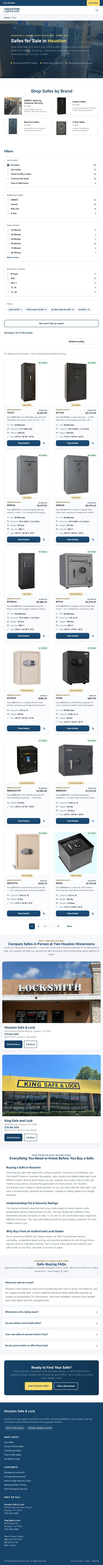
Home (7, 17)
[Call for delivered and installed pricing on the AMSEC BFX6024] (44, 636)
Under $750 (15, 309)
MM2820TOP (14, 790)
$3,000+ (84, 309)
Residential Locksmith (14, 1472)
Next (69, 926)
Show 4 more (13, 257)
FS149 (59, 698)
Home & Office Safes (13, 1446)
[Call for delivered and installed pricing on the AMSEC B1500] (93, 913)
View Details (23, 443)
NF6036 (60, 505)
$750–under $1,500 (37, 309)
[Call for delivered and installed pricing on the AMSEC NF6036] (93, 539)
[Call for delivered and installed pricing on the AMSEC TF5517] (44, 443)
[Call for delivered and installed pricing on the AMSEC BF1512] (93, 636)
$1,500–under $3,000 (62, 309)
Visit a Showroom (66, 1386)
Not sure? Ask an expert (51, 323)
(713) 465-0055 (11, 1127)
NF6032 (11, 505)
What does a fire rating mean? (22, 1312)
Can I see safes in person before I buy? (26, 1334)
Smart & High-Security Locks (17, 1481)
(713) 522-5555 (11, 1034)
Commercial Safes (12, 1450)
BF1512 (59, 601)
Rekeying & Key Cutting (15, 1485)
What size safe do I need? (19, 1282)
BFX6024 (12, 601)
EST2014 (11, 698)
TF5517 (10, 412)
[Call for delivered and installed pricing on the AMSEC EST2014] (44, 728)
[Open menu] (97, 10)
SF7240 (60, 412)
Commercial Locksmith (15, 1476)
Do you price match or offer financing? (26, 1345)
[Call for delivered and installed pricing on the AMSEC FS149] (93, 728)
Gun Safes (9, 1442)
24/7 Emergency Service (15, 1489)
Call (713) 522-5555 (38, 1386)
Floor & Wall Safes (12, 1455)
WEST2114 (12, 883)
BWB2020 (61, 790)
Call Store (30, 1044)
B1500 (59, 883)
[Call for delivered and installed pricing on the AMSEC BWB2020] (93, 821)
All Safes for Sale (12, 1459)
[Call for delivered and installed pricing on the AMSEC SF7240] (93, 443)
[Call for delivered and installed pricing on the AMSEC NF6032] (44, 539)
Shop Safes (93, 3)
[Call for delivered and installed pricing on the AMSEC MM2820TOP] (44, 821)
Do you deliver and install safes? (23, 1323)
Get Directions (13, 1044)
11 (58, 926)
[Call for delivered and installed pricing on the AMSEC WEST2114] (44, 913)
